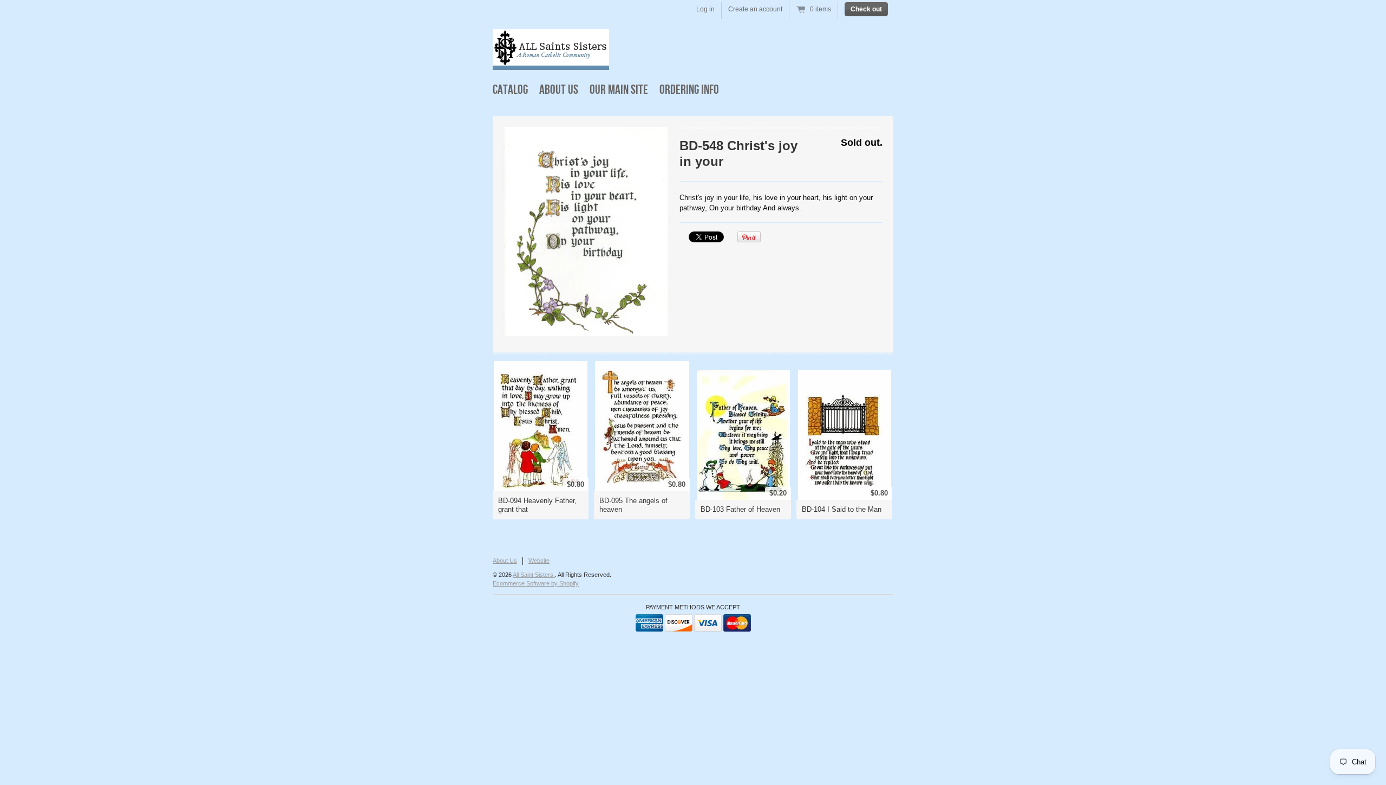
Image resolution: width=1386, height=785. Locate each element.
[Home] (551, 62)
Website (539, 560)
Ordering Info (689, 90)
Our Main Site (619, 90)
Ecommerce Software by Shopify (536, 583)
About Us (558, 90)
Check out (866, 9)
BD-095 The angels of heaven (633, 505)
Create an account (755, 9)
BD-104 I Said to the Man (841, 509)
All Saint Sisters (534, 574)
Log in (705, 9)
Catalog (510, 90)
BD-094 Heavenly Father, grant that (537, 505)
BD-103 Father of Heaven (740, 509)
